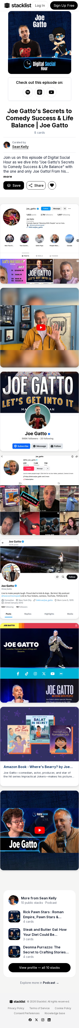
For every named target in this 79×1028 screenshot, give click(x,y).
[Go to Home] (17, 5)
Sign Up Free (64, 5)
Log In (40, 5)
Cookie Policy (63, 1008)
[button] (39, 167)
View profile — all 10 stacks (39, 967)
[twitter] (36, 1019)
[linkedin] (49, 1019)
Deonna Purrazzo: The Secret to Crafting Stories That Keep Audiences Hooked (44, 950)
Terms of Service (39, 1008)
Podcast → (51, 982)
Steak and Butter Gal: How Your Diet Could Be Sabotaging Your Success (45, 932)
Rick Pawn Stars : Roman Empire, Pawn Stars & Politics (43, 914)
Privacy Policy (16, 1008)
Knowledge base (55, 1013)
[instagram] (42, 1019)
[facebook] (30, 1019)
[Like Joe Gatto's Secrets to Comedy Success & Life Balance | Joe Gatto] (52, 185)
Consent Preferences (26, 1013)
